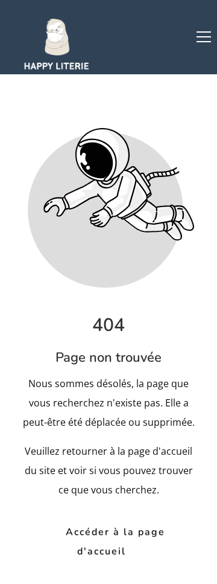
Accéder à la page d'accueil (115, 541)
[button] (203, 37)
